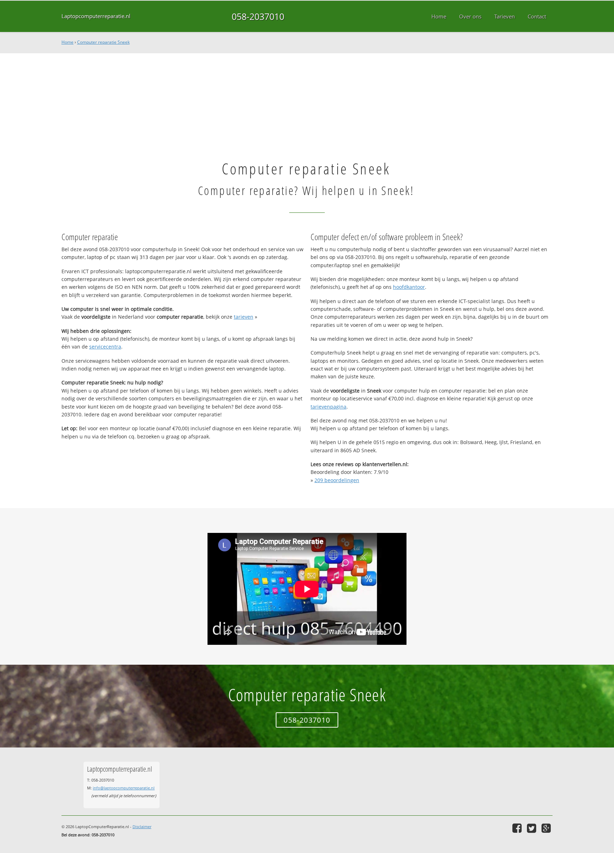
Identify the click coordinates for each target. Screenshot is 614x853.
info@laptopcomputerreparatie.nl (124, 787)
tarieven (243, 316)
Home (67, 42)
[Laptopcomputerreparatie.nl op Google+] (547, 828)
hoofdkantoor (409, 287)
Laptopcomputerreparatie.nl (95, 16)
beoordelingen (336, 480)
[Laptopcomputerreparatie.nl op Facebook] (517, 828)
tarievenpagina (328, 406)
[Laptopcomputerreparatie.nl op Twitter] (532, 828)
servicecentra (105, 346)
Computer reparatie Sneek (103, 42)
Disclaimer (142, 826)
